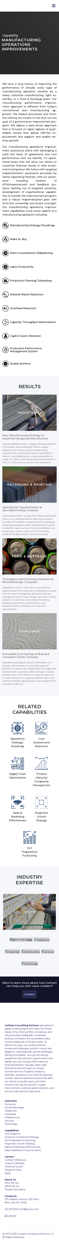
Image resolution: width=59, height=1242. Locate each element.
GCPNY (22, 6)
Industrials (10, 1114)
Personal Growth (14, 1166)
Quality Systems (20, 363)
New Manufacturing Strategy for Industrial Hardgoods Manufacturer (25, 437)
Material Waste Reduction (26, 294)
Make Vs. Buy (18, 239)
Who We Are (12, 1183)
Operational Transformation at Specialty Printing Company (22, 509)
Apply (8, 1173)
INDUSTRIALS (29, 412)
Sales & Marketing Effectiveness (22, 1147)
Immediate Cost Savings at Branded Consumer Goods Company (25, 656)
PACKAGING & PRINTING (29, 484)
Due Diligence (12, 1133)
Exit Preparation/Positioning (20, 1140)
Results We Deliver (15, 1189)
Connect (30, 994)
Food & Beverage (14, 1107)
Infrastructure (12, 1117)
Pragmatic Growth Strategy (20, 1143)
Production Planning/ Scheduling (31, 280)
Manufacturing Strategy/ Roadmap (32, 225)
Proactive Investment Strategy (22, 1137)
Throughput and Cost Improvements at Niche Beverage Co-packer (27, 581)
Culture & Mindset (15, 1163)
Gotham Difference (15, 1160)
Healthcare (11, 1110)
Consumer (10, 1104)
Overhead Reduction (23, 308)
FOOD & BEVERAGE (29, 556)
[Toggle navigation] (54, 6)
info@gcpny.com (29, 1209)
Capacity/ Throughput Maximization (33, 322)
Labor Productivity (22, 266)
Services (9, 1120)
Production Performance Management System (26, 350)
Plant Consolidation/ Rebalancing (31, 253)
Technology (11, 1124)
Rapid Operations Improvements (23, 1150)
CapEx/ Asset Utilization (25, 335)
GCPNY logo (28, 1015)
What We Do (12, 1186)
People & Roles (13, 1169)
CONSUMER (29, 631)
